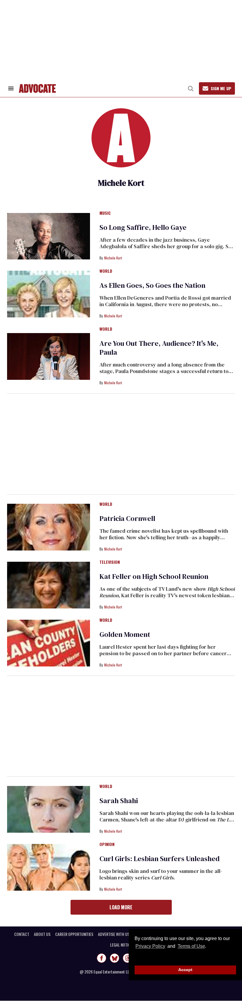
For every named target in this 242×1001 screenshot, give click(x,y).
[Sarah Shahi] (48, 809)
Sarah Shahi (118, 800)
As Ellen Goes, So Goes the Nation (152, 285)
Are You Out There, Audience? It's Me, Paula (158, 347)
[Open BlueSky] (114, 958)
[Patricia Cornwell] (48, 527)
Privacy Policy (150, 946)
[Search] (190, 88)
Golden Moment (124, 634)
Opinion (107, 844)
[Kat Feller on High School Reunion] (48, 585)
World (105, 271)
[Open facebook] (101, 958)
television (109, 562)
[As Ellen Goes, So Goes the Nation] (48, 294)
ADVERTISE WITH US (114, 934)
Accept (185, 969)
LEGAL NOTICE (121, 945)
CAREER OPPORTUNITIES (74, 934)
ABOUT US (42, 934)
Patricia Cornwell (127, 518)
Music (105, 213)
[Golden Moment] (48, 643)
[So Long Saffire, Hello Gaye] (48, 236)
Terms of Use (191, 946)
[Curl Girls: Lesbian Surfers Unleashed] (48, 867)
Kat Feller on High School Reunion (153, 576)
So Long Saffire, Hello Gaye (143, 227)
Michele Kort (113, 257)
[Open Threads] (127, 958)
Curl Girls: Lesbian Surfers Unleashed (159, 858)
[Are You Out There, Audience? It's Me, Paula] (48, 356)
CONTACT (21, 934)
